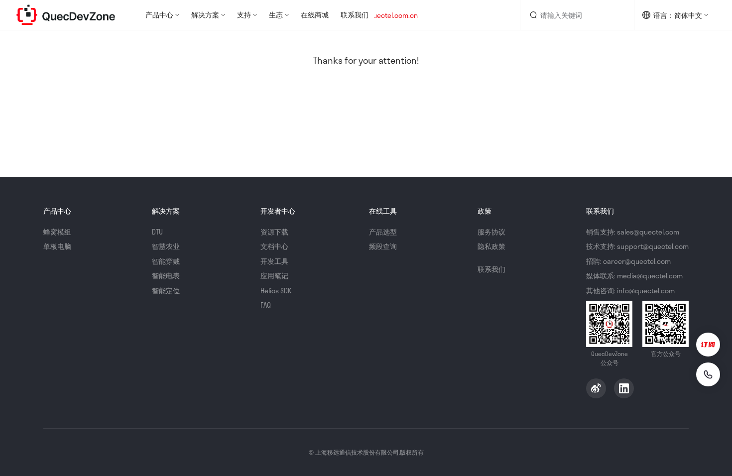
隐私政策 (491, 246)
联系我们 (354, 14)
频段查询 (383, 246)
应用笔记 (274, 275)
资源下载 (274, 232)
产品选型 (383, 232)
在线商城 (315, 14)
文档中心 (274, 246)
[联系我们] (708, 374)
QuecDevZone (66, 15)
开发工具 (274, 261)
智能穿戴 (166, 261)
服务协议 (491, 232)
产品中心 (159, 14)
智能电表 (166, 275)
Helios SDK (275, 290)
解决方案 (205, 14)
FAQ (265, 305)
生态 (276, 14)
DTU (157, 232)
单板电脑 (57, 246)
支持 (244, 14)
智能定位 (166, 290)
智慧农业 (166, 246)
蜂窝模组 (57, 232)
